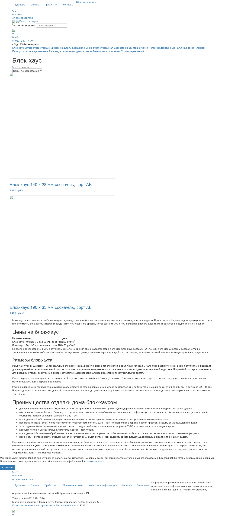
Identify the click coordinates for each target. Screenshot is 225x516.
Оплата (35, 4)
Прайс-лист (51, 4)
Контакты (68, 4)
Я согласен (7, 467)
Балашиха (143, 485)
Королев (127, 485)
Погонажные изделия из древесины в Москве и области (44, 505)
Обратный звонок (86, 2)
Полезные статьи (73, 485)
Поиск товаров (26, 25)
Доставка (20, 4)
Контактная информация (102, 485)
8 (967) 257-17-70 (22, 40)
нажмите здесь (95, 461)
